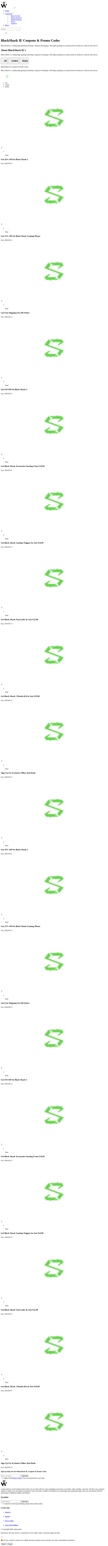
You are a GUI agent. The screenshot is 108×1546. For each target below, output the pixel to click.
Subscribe (25, 1476)
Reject (4, 1544)
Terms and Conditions (11, 1525)
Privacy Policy (17, 1478)
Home (7, 11)
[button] (56, 13)
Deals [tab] (7, 87)
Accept (10, 1544)
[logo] (7, 7)
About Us (7, 1512)
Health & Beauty (16, 19)
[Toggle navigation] (15, 7)
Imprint (7, 1516)
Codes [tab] (7, 85)
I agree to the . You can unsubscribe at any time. (24, 1478)
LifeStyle (14, 23)
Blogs (7, 25)
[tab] (4, 61)
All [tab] (6, 83)
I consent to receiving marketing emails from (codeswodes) (23, 1504)
